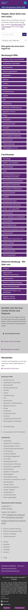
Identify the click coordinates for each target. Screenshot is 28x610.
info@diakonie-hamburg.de (16, 515)
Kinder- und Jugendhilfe (11, 209)
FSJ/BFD (6, 197)
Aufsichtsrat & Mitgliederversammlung (11, 273)
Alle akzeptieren (19, 608)
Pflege (5, 116)
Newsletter (6, 357)
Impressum (3, 596)
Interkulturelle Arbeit (10, 201)
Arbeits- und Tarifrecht (10, 163)
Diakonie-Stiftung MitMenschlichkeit (9, 297)
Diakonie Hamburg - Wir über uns (13, 263)
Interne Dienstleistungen (11, 286)
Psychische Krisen (9, 124)
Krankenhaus (7, 104)
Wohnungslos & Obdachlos (12, 136)
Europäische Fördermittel (11, 185)
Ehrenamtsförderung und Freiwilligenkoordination (11, 176)
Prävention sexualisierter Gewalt (14, 229)
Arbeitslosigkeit (8, 167)
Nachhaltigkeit (8, 221)
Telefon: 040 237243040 (12, 341)
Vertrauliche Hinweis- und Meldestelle (11, 291)
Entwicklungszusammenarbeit (13, 181)
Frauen (5, 88)
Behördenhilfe (7, 67)
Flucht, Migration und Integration (14, 217)
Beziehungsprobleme (10, 71)
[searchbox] (11, 34)
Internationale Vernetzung (11, 205)
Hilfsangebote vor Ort (10, 148)
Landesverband (8, 278)
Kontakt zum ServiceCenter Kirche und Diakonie (12, 311)
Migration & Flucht (9, 112)
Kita (4, 100)
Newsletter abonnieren (11, 368)
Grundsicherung (8, 91)
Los (24, 34)
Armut (5, 171)
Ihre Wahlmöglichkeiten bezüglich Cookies (14, 578)
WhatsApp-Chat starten (12, 349)
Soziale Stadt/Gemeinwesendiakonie (12, 238)
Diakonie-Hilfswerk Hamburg (12, 282)
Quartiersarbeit (8, 233)
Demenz (5, 79)
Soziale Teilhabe (8, 243)
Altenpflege (7, 159)
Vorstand (6, 269)
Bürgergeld (6, 75)
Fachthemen (7, 154)
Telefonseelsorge (9, 144)
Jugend (5, 96)
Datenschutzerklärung (5, 598)
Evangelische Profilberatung (12, 189)
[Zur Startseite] (4, 3)
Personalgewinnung (9, 225)
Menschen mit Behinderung (12, 108)
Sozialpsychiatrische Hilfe (11, 132)
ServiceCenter (8, 140)
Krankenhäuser (8, 213)
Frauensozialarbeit (9, 193)
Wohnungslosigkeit (9, 255)
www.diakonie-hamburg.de (14, 517)
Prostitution (7, 120)
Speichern (7, 608)
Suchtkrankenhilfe (9, 251)
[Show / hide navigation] (25, 2)
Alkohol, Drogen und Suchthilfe (13, 59)
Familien (6, 83)
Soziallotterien (8, 247)
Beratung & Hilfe (9, 55)
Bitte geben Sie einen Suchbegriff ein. (13, 47)
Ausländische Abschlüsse (11, 63)
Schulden (6, 128)
